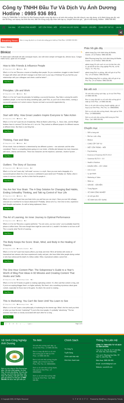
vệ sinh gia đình (93, 196)
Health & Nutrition (23, 168)
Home (4, 27)
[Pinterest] (80, 399)
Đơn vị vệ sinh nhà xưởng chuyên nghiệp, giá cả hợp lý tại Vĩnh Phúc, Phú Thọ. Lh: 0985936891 (45, 362)
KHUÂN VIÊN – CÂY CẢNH (97, 166)
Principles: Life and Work (16, 90)
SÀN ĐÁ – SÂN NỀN (88, 27)
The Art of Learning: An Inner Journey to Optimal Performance (36, 217)
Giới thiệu (11, 27)
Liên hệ (118, 27)
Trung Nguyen (92, 188)
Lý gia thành (92, 174)
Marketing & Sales (23, 279)
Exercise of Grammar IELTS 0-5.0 (99, 155)
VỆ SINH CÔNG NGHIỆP (27, 27)
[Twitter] (78, 399)
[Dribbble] (83, 399)
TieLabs (120, 399)
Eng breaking (92, 151)
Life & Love (92, 170)
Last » (30, 324)
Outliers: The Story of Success (19, 164)
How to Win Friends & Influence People (24, 65)
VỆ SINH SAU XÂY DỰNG (69, 27)
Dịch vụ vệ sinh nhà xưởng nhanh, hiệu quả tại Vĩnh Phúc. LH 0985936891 (45, 370)
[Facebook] (75, 399)
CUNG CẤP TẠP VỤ (106, 27)
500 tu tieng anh (93, 132)
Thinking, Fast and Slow (16, 140)
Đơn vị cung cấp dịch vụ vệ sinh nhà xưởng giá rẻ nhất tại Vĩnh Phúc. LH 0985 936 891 (48, 40)
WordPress (103, 399)
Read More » (8, 82)
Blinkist (20, 69)
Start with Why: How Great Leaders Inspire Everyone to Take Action (39, 115)
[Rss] (73, 399)
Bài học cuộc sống (94, 136)
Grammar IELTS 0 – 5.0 (96, 159)
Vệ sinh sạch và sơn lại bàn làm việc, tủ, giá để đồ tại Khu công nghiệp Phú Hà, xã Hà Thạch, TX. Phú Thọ (103, 66)
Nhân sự (91, 181)
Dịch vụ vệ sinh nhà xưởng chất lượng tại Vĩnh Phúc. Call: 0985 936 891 (44, 378)
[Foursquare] (85, 399)
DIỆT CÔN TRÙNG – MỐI (48, 27)
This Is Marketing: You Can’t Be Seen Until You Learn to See (35, 301)
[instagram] (87, 399)
